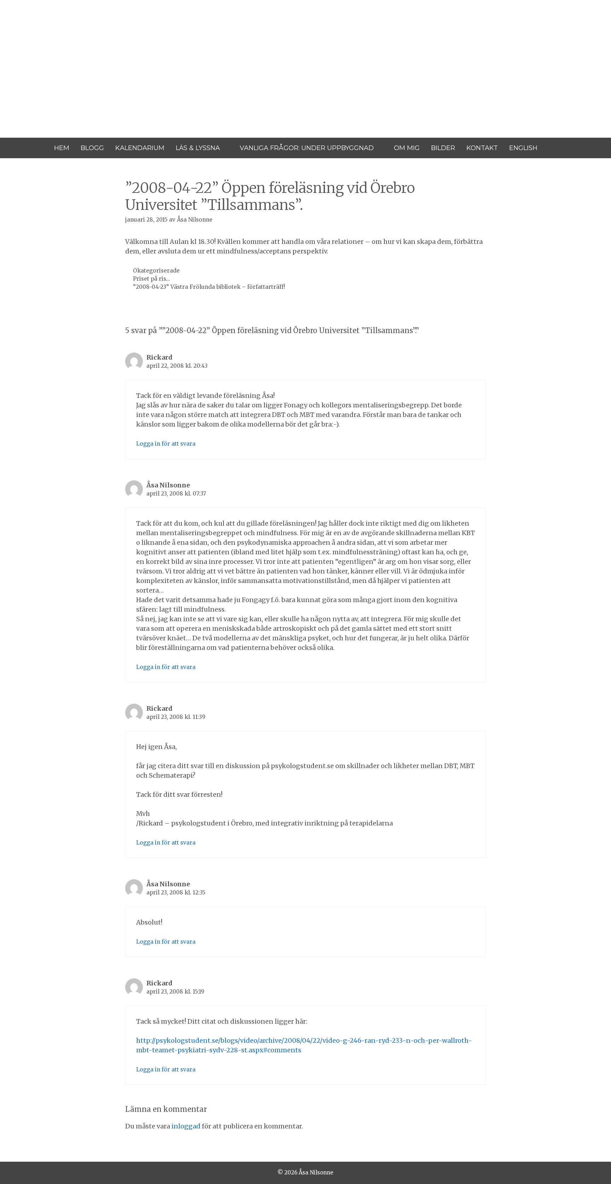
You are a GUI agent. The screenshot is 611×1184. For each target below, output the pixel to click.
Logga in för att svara (166, 443)
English (523, 148)
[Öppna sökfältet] (553, 148)
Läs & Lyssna (198, 148)
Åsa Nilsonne (54, 45)
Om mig (407, 148)
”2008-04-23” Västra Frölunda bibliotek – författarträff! (209, 287)
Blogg (92, 148)
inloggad (185, 1126)
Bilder (443, 148)
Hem (61, 148)
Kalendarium (139, 148)
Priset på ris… (151, 278)
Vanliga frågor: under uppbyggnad (307, 148)
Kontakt (482, 148)
